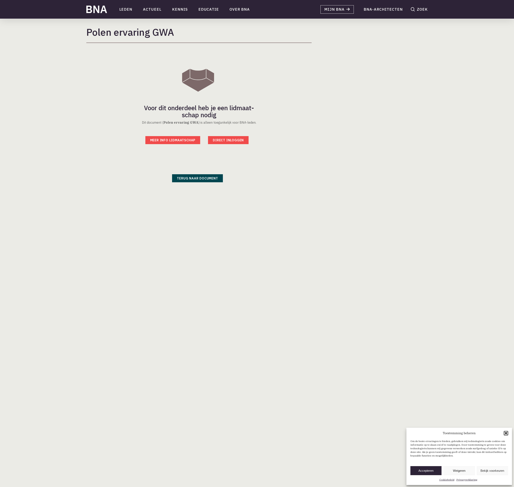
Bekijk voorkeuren (492, 470)
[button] (506, 433)
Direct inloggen (228, 140)
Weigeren (459, 470)
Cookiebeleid (446, 479)
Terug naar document (197, 178)
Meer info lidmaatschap (173, 140)
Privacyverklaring (466, 479)
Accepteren (425, 470)
